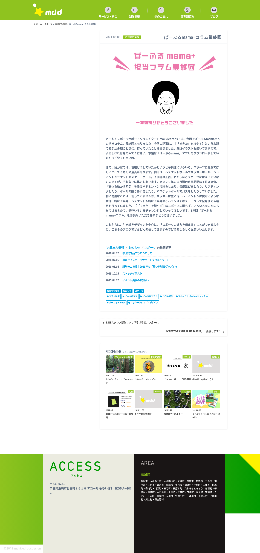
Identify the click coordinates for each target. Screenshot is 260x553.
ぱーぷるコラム (150, 296)
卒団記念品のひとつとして (137, 253)
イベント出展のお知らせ (136, 280)
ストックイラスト (132, 273)
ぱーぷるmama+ (117, 302)
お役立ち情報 (115, 247)
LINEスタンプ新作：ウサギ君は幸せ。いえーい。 (133, 322)
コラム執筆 (114, 296)
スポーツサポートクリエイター (193, 296)
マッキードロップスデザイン (144, 302)
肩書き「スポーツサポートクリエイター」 (145, 260)
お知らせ (134, 247)
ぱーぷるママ (131, 296)
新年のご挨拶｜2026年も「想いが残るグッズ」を (150, 266)
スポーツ (150, 247)
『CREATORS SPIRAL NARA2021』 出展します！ (193, 331)
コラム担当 (168, 296)
